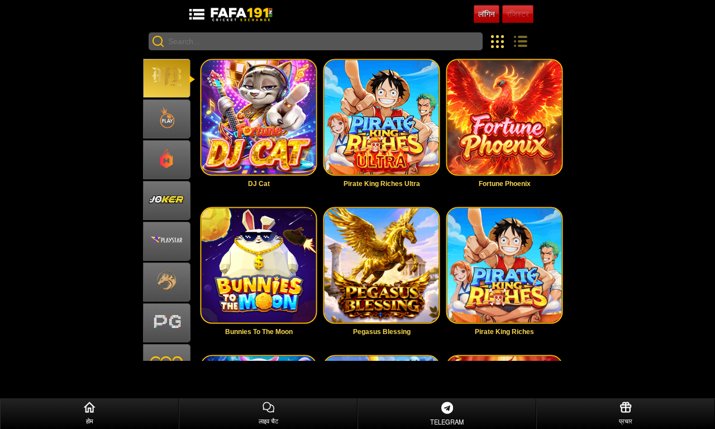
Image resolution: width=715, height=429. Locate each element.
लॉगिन (486, 13)
